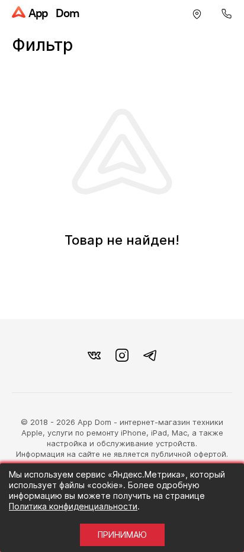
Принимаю (122, 535)
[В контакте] (94, 356)
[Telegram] (149, 356)
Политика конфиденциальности (73, 506)
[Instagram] (122, 356)
